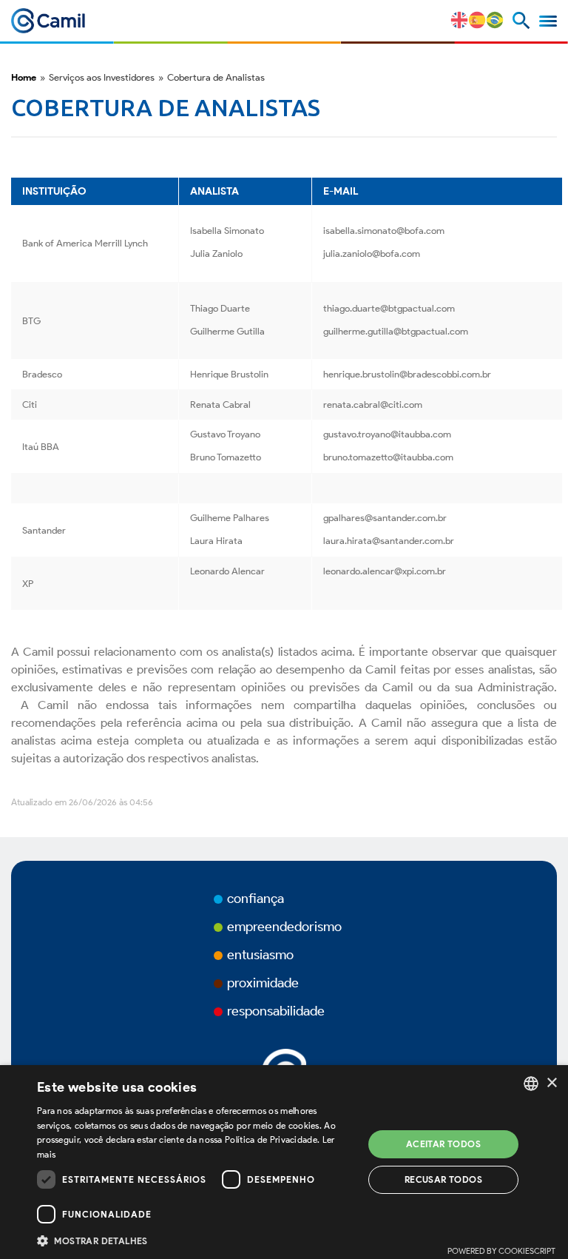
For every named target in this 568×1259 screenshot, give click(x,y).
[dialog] (284, 1162)
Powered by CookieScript (501, 1251)
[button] (195, 1240)
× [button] (551, 1083)
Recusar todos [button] (443, 1179)
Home (23, 77)
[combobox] (531, 1083)
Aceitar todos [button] (443, 1143)
